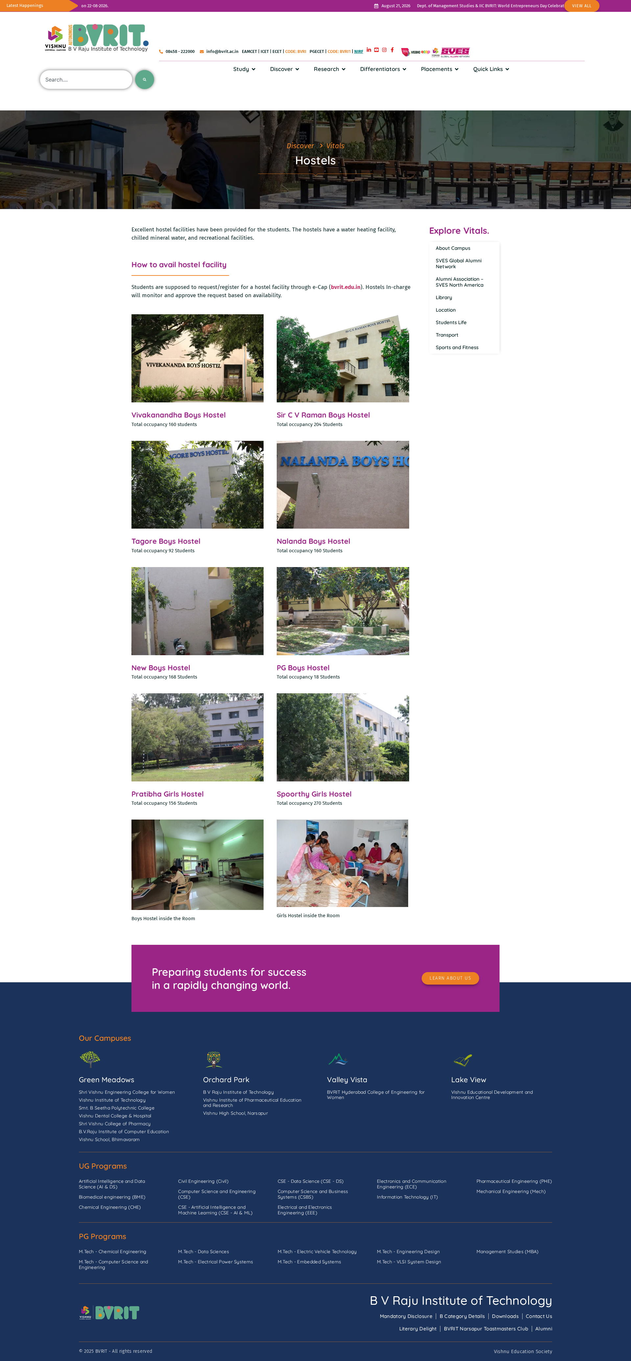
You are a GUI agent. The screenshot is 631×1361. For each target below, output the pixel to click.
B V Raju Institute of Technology (461, 1300)
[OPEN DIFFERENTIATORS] (404, 69)
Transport (447, 335)
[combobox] (86, 79)
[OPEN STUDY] (253, 69)
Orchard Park (226, 1079)
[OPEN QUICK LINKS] (507, 69)
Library (444, 297)
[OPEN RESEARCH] (343, 69)
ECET (277, 51)
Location (446, 310)
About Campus (453, 248)
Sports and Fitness (457, 347)
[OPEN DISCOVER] (297, 69)
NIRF (358, 51)
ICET (265, 51)
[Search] (144, 79)
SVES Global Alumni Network (458, 263)
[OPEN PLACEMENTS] (456, 69)
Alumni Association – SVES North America (459, 282)
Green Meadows (106, 1079)
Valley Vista (347, 1079)
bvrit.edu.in (346, 287)
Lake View (468, 1079)
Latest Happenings (25, 5)
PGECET (317, 51)
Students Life (451, 322)
